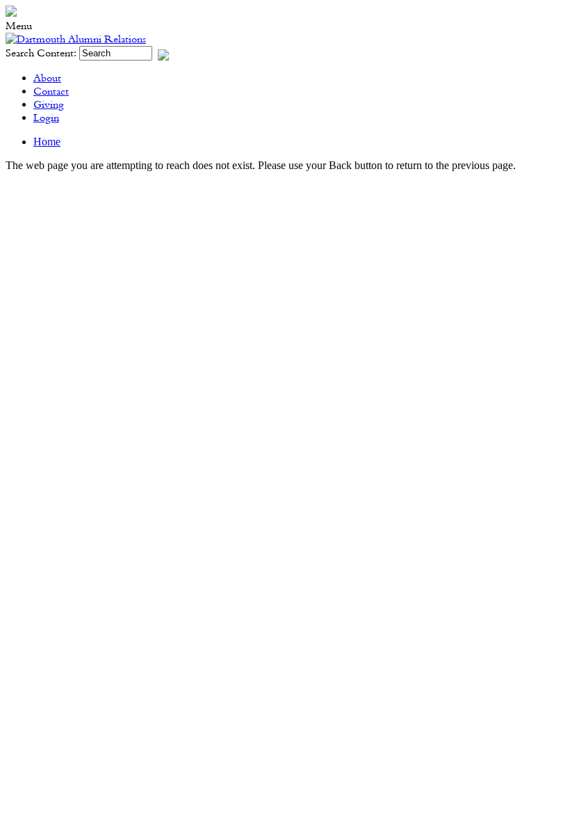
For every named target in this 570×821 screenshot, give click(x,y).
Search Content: (42, 53)
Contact (51, 91)
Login (46, 118)
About (47, 78)
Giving (48, 104)
